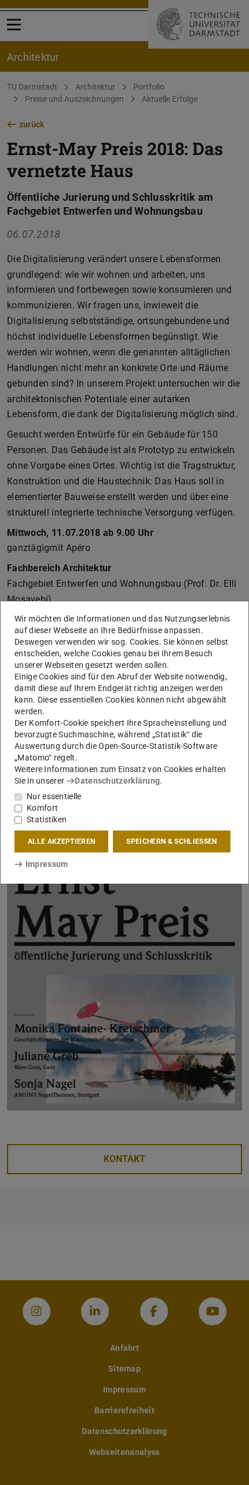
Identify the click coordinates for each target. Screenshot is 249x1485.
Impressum (46, 864)
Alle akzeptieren (61, 841)
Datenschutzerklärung (117, 780)
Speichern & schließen (171, 841)
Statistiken (47, 819)
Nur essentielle (54, 796)
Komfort (42, 808)
